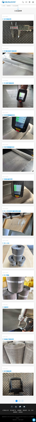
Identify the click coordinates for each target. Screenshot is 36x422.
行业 (29, 410)
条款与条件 (20, 420)
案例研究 (9, 6)
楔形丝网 (25, 410)
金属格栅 (19, 410)
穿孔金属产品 (13, 410)
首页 (4, 6)
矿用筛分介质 (6, 410)
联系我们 (21, 412)
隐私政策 (15, 420)
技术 (32, 410)
